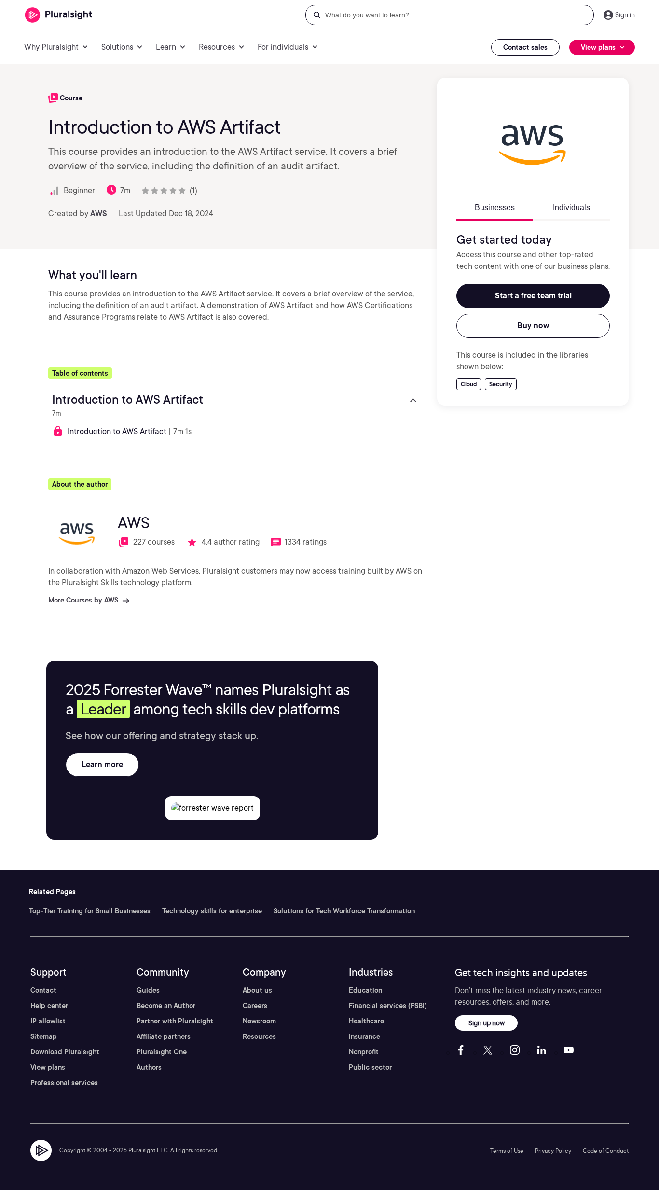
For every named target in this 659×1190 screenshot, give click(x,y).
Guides (148, 990)
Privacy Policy (553, 1151)
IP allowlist (48, 1021)
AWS (98, 213)
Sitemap (43, 1036)
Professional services (64, 1083)
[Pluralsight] (58, 15)
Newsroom (259, 1021)
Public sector (370, 1067)
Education (365, 990)
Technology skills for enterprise (212, 911)
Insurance (364, 1036)
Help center (49, 1005)
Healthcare (366, 1021)
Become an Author (166, 1005)
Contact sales (525, 47)
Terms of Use (506, 1151)
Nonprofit (364, 1052)
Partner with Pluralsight (175, 1021)
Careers (255, 1005)
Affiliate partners (164, 1036)
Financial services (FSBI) (388, 1005)
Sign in (625, 15)
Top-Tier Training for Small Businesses (90, 911)
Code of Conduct (606, 1151)
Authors (149, 1067)
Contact (43, 990)
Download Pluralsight (64, 1052)
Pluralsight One (162, 1052)
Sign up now (486, 1022)
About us (257, 990)
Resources (259, 1036)
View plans (47, 1067)
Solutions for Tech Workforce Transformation (344, 911)
